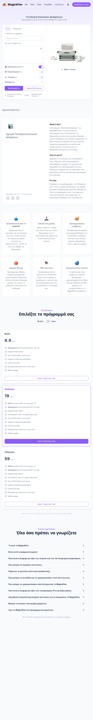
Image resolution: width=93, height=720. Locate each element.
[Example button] (41, 48)
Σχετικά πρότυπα (10, 110)
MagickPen (15, 4)
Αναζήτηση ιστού (15, 67)
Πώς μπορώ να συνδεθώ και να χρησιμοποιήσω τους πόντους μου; (39, 578)
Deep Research (13, 72)
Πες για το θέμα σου (13, 43)
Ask (26, 5)
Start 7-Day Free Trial (46, 378)
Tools (39, 5)
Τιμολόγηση (59, 5)
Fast (8, 28)
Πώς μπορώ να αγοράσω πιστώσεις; (25, 565)
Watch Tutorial (70, 69)
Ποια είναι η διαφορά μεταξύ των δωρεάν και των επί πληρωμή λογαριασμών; (44, 558)
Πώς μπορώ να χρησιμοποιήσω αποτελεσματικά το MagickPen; (37, 584)
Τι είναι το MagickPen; (18, 545)
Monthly (40, 321)
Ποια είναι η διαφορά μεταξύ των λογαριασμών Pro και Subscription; (40, 591)
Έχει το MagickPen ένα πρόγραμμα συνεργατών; (31, 610)
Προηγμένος (10, 82)
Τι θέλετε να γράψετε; (14, 34)
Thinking (11, 77)
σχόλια (67, 617)
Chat (32, 5)
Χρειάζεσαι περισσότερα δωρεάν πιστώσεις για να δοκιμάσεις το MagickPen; (44, 597)
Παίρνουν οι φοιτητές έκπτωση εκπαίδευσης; (29, 571)
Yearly (53, 321)
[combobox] (24, 38)
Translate (48, 5)
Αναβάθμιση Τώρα (81, 4)
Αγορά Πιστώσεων (34, 88)
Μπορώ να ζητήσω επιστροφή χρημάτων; (27, 603)
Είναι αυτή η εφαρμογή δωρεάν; (23, 552)
